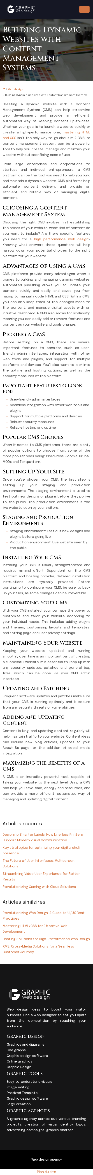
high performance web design (61, 239)
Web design (15, 89)
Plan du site (46, 1172)
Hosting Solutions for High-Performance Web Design (46, 939)
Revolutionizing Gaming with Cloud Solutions (39, 887)
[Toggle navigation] (84, 9)
